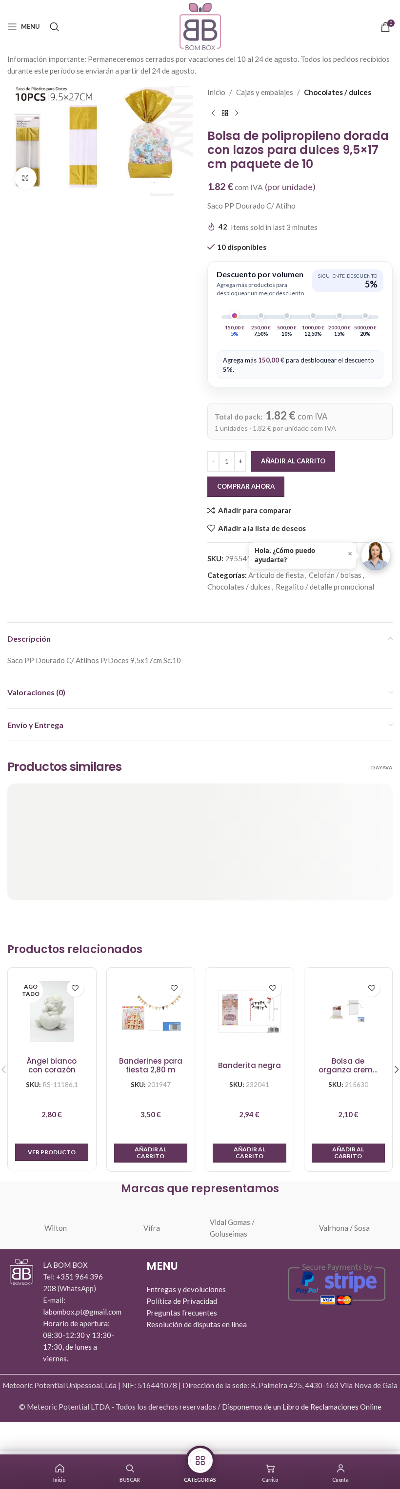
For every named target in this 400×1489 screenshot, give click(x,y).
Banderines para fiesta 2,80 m (150, 1066)
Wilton (55, 1227)
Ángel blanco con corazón (52, 1066)
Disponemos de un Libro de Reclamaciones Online (301, 1406)
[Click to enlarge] (26, 178)
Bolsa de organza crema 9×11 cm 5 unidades (348, 1066)
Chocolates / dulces (337, 92)
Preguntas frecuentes (181, 1312)
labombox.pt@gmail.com (82, 1311)
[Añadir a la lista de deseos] (75, 988)
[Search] (54, 27)
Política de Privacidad (181, 1301)
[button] (151, 1153)
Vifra (151, 1227)
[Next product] (236, 113)
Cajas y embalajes (264, 92)
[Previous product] (213, 113)
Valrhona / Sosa (344, 1227)
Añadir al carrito (293, 461)
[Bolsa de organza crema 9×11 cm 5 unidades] (348, 1012)
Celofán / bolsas (335, 575)
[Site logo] (200, 25)
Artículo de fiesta (276, 575)
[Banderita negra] (249, 1012)
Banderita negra (249, 1065)
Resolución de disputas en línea (196, 1324)
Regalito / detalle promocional (325, 586)
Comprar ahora (246, 486)
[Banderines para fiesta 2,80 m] (151, 1012)
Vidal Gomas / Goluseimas (232, 1228)
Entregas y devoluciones (186, 1289)
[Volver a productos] (225, 113)
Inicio (216, 92)
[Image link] (21, 1270)
